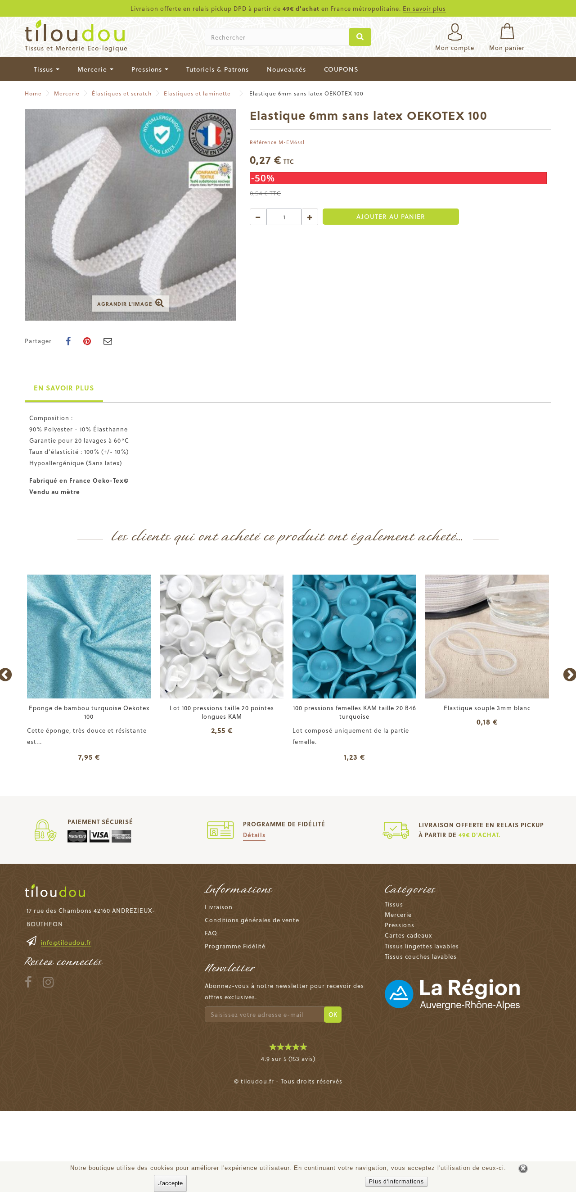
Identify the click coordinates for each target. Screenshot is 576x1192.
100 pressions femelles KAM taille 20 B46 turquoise (354, 712)
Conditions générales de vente (252, 920)
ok (332, 1014)
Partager (38, 340)
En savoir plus (424, 8)
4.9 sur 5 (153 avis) (288, 1058)
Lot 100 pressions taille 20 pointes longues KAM (222, 712)
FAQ (211, 933)
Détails (254, 834)
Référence (263, 142)
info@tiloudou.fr (66, 942)
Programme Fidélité (235, 946)
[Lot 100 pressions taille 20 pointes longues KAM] (222, 636)
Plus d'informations (396, 1181)
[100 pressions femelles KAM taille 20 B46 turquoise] (354, 636)
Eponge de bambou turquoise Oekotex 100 (89, 712)
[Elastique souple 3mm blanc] (487, 636)
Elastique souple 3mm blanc (487, 707)
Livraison (219, 906)
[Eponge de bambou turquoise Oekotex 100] (89, 636)
